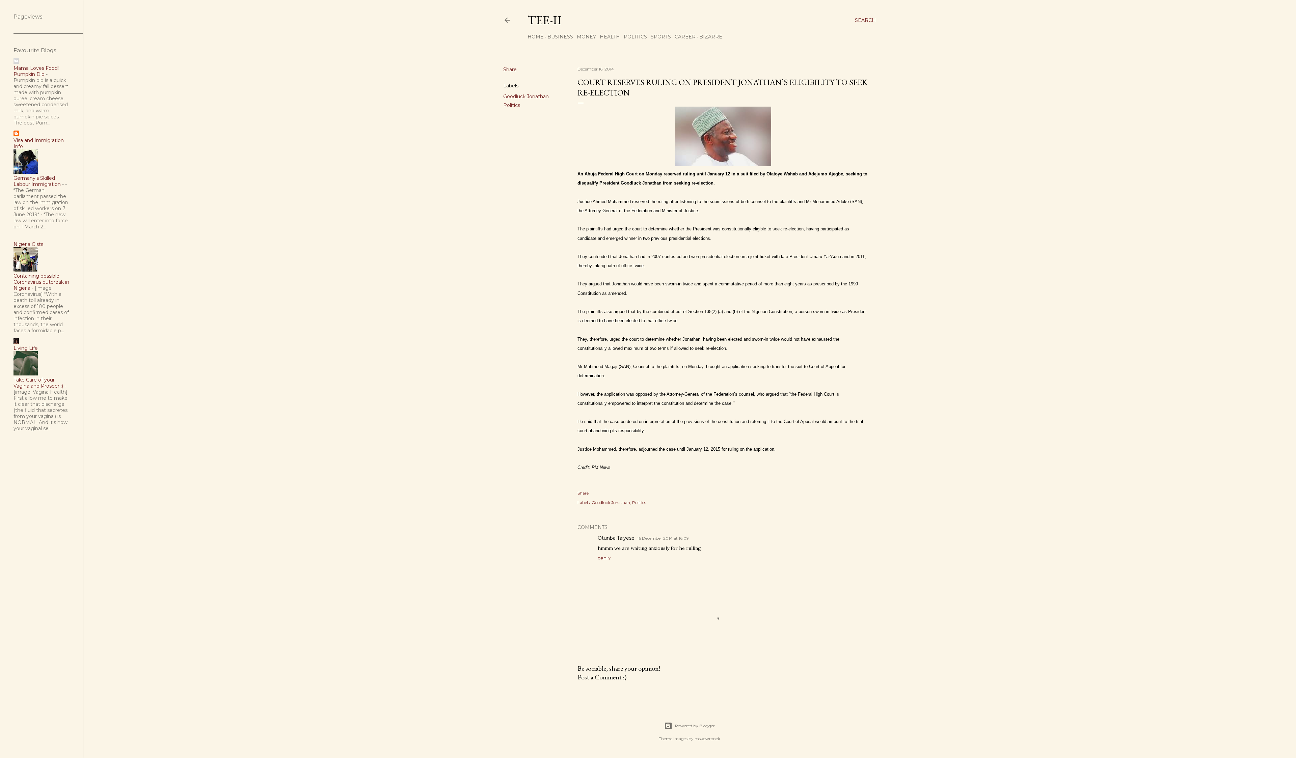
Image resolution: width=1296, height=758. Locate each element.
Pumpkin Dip (29, 74)
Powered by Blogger (695, 725)
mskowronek (707, 738)
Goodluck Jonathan (526, 96)
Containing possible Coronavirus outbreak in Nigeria (41, 282)
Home (536, 37)
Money (586, 37)
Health (610, 37)
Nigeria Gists (28, 244)
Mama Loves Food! (36, 68)
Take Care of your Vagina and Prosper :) (38, 383)
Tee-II (545, 20)
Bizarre (710, 37)
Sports (661, 37)
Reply (604, 558)
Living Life (26, 348)
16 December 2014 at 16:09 (663, 538)
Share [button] (510, 69)
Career (685, 37)
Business (560, 37)
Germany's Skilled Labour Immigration (37, 181)
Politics (635, 37)
